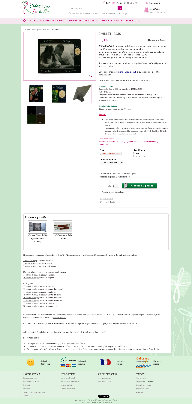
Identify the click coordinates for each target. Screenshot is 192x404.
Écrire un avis (116, 202)
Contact (126, 3)
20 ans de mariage (31, 306)
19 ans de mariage (31, 303)
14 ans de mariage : (31, 291)
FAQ (107, 3)
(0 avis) (103, 202)
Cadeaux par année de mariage (47, 21)
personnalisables (59, 317)
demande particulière (77, 349)
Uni (137, 153)
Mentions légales (80, 400)
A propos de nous (104, 378)
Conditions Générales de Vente (106, 400)
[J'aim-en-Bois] (59, 35)
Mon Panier (158, 10)
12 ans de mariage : (31, 286)
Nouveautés (133, 21)
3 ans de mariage (30, 266)
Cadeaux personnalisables (83, 21)
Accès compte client (68, 378)
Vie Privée (91, 400)
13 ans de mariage (31, 289)
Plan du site (84, 402)
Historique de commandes (70, 381)
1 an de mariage (30, 260)
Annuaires (139, 392)
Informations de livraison (32, 381)
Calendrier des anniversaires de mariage (34, 393)
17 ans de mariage (31, 300)
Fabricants (26, 385)
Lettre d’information (68, 388)
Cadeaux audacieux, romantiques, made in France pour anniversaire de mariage (98, 13)
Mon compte (155, 3)
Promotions (27, 388)
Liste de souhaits (66, 385)
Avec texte (140, 156)
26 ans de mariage (31, 277)
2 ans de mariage (30, 263)
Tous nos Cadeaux (111, 21)
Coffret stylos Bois (63, 235)
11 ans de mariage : (31, 274)
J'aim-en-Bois (56, 29)
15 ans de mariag (30, 294)
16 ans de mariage (31, 297)
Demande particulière (143, 385)
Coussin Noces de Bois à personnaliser (38, 237)
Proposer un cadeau (143, 388)
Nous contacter (141, 378)
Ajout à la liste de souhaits (113, 191)
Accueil (26, 29)
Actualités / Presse (104, 381)
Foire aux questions (30, 378)
